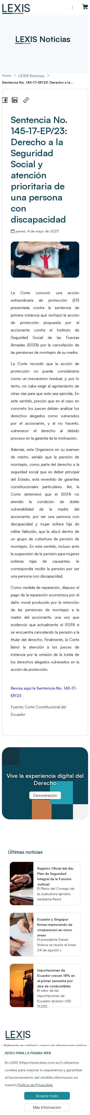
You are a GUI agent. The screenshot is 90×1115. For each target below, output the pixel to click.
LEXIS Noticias (31, 75)
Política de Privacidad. (35, 1085)
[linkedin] (15, 100)
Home (6, 75)
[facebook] (5, 100)
